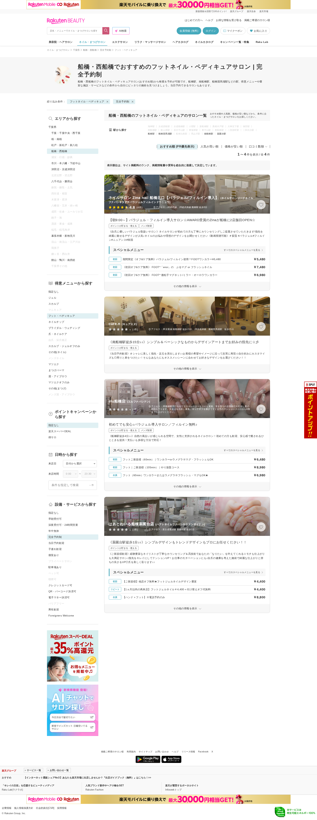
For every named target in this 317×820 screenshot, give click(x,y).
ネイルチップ (56, 321)
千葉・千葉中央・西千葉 (66, 133)
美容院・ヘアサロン (61, 41)
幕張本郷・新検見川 (63, 235)
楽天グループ (236, 11)
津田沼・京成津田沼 (63, 169)
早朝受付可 (55, 518)
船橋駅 (151, 133)
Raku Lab (262, 41)
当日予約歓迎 (56, 543)
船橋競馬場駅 (165, 133)
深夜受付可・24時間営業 (63, 524)
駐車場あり (55, 567)
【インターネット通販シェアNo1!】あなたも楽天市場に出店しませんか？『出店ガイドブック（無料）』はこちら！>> (87, 777)
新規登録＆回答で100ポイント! (211, 11)
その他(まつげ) (57, 388)
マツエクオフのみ (59, 382)
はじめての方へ (194, 20)
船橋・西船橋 (90, 50)
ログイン (211, 30)
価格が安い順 (234, 146)
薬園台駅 (221, 133)
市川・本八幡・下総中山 (66, 163)
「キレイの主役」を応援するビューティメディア (28, 785)
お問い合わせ (162, 751)
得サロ (52, 437)
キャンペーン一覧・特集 (234, 41)
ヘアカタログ (181, 41)
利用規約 (131, 751)
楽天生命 (251, 11)
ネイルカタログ (204, 41)
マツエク (53, 364)
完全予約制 (105, 50)
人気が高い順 (210, 146)
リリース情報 (188, 751)
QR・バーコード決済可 (62, 591)
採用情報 (62, 808)
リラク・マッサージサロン (150, 41)
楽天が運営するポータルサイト (182, 785)
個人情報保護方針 (23, 808)
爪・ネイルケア (57, 334)
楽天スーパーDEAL (59, 431)
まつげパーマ (56, 370)
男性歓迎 (53, 609)
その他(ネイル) (57, 352)
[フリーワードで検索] (106, 30)
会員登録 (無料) (189, 30)
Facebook (203, 751)
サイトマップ (145, 751)
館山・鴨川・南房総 (63, 259)
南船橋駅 (208, 133)
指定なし (53, 291)
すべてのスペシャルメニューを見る (242, 250)
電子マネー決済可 (59, 597)
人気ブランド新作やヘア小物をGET (104, 785)
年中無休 (53, 530)
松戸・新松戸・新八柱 (64, 145)
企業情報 (6, 808)
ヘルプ (209, 20)
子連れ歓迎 (55, 549)
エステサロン (120, 41)
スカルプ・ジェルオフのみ (64, 346)
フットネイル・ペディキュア (113, 81)
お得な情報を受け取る (229, 20)
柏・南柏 (56, 139)
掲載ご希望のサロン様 (257, 20)
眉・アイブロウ (57, 376)
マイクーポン (235, 30)
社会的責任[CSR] (45, 808)
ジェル (52, 297)
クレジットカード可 (60, 585)
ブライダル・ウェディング (64, 327)
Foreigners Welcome (61, 615)
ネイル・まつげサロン (92, 41)
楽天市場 (263, 11)
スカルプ (53, 303)
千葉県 (76, 50)
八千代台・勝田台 (61, 181)
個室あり (53, 555)
